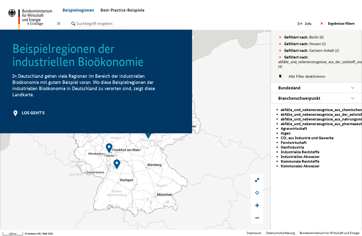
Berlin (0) (304, 37)
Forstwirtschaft (294, 142)
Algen (286, 133)
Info (308, 23)
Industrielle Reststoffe (300, 152)
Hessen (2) (305, 43)
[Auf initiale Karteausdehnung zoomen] (257, 180)
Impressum (254, 233)
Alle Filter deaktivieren (304, 76)
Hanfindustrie (292, 147)
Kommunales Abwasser (300, 166)
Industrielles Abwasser (300, 156)
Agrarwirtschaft (294, 128)
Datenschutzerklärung (280, 233)
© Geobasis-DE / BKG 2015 (39, 233)
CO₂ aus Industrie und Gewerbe (307, 138)
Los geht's (33, 112)
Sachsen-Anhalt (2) (311, 50)
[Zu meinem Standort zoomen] (257, 192)
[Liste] (59, 23)
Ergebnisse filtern (341, 23)
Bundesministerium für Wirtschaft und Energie (330, 233)
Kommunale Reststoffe (300, 161)
